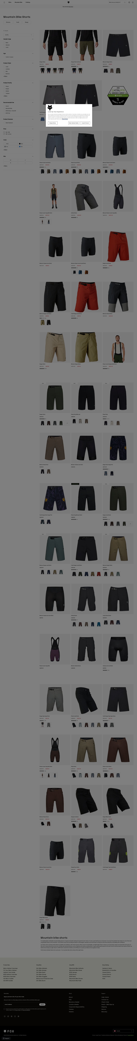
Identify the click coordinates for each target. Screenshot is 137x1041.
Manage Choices (53, 123)
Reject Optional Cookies (74, 123)
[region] (69, 115)
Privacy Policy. (65, 119)
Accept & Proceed (85, 123)
